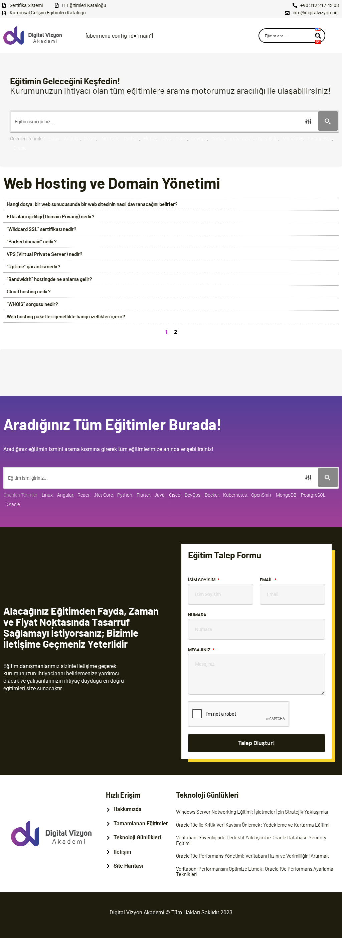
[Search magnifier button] (328, 121)
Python (131, 138)
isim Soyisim (202, 579)
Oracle (19, 148)
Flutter (150, 138)
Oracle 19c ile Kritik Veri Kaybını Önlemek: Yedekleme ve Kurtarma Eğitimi (252, 825)
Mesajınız (199, 649)
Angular (72, 138)
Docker (218, 138)
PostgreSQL (320, 138)
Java (166, 138)
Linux (53, 138)
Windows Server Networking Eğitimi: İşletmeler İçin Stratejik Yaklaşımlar (252, 812)
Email (267, 579)
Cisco (181, 138)
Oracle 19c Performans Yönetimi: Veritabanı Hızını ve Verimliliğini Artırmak (252, 856)
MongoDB (293, 138)
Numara (197, 614)
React (90, 138)
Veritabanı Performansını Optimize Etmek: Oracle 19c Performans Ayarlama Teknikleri (254, 871)
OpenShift (268, 138)
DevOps (199, 138)
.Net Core (110, 138)
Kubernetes (241, 138)
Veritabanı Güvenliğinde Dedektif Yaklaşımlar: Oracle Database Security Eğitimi (251, 840)
